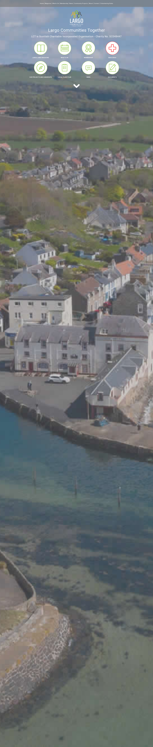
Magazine (48, 3)
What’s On (55, 3)
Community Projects (81, 3)
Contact (96, 3)
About (91, 3)
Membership (64, 3)
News (71, 3)
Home (42, 3)
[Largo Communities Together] (76, 27)
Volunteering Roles (106, 3)
